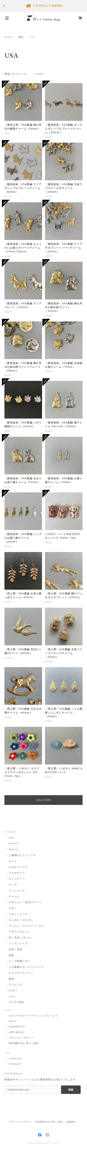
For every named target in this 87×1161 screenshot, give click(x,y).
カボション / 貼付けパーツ (25, 902)
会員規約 (71, 1122)
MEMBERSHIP (17, 1026)
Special (13, 849)
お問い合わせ (16, 1032)
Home (8, 37)
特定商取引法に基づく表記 (24, 1043)
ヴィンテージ (17, 878)
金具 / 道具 (16, 949)
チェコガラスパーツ (21, 972)
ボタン (13, 908)
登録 (70, 1089)
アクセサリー (17, 872)
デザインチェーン (20, 931)
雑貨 (11, 955)
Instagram (15, 1058)
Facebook (15, 1063)
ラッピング (15, 984)
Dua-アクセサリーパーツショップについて (33, 1015)
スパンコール (17, 890)
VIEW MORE (44, 800)
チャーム (14, 896)
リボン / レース (18, 914)
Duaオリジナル (18, 867)
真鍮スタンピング (15, 73)
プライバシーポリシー (21, 1037)
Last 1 (12, 996)
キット (13, 861)
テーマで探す (17, 1002)
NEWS (12, 1021)
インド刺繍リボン (20, 961)
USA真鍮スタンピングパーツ (26, 966)
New (11, 837)
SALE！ (13, 990)
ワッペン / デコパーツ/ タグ (26, 925)
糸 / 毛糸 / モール (20, 937)
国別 (20, 37)
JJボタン (39, 73)
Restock (14, 843)
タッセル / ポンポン (21, 919)
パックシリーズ (18, 943)
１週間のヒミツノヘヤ (22, 855)
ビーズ (13, 884)
